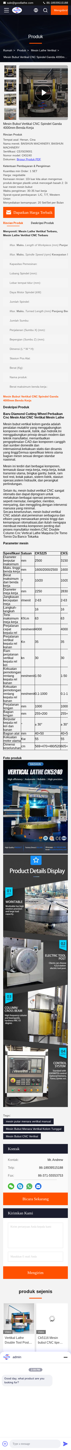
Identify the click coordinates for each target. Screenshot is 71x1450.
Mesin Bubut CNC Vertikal (22, 1136)
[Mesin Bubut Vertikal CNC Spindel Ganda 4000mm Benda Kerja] (43, 92)
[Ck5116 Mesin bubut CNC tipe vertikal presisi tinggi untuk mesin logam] (19, 1318)
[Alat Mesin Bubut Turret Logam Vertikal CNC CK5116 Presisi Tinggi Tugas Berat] (52, 1318)
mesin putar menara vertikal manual (28, 1121)
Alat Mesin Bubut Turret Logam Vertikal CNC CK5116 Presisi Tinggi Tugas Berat (51, 1340)
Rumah (7, 50)
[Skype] (20, 1186)
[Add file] (5, 1443)
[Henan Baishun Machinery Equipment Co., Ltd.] (19, 10)
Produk (21, 50)
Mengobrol (60, 10)
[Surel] (38, 1186)
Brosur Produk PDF (29, 159)
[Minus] (65, 1357)
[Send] (65, 1443)
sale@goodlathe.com (20, 2)
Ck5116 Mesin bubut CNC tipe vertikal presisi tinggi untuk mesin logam (17, 1340)
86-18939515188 (57, 2)
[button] (11, 118)
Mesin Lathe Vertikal (43, 50)
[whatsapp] (29, 1186)
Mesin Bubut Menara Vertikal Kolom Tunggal (33, 1128)
